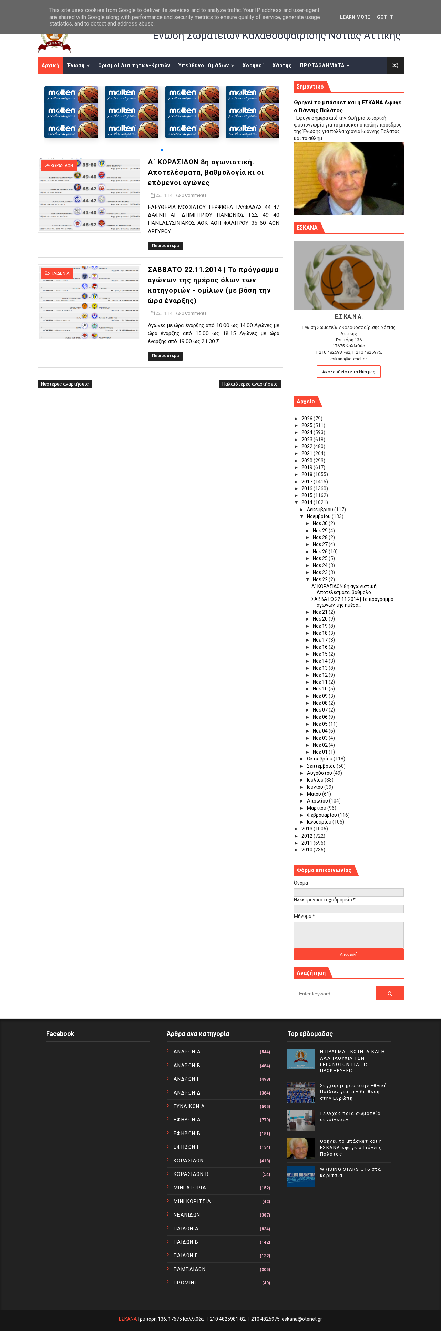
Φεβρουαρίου (322, 815)
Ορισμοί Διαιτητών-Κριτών (134, 65)
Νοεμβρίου (319, 516)
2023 (307, 439)
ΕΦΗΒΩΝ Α (187, 1119)
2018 (307, 474)
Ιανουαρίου (319, 822)
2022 (307, 446)
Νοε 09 (321, 696)
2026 (307, 418)
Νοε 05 (321, 724)
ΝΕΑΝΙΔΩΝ (187, 1215)
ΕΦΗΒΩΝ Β (187, 1133)
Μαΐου (314, 794)
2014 (307, 502)
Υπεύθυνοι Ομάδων (203, 65)
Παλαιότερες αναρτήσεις (250, 384)
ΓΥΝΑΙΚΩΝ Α (189, 1106)
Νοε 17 (321, 640)
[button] (162, 150)
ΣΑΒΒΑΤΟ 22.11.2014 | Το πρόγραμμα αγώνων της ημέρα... (352, 602)
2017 (307, 481)
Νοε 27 (321, 544)
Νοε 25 (321, 558)
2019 (307, 467)
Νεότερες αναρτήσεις (65, 384)
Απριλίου (318, 801)
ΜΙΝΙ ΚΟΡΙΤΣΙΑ (193, 1201)
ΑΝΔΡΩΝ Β (187, 1065)
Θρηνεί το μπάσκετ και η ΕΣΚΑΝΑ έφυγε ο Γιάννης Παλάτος (351, 1147)
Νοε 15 (321, 654)
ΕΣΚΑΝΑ (128, 1319)
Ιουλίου (316, 780)
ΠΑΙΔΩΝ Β (186, 1242)
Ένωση (76, 65)
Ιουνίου (315, 787)
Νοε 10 (321, 689)
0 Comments (194, 195)
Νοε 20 (321, 619)
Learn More (355, 17)
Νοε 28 (321, 537)
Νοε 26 (321, 551)
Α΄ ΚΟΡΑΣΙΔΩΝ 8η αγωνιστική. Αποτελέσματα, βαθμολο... (344, 589)
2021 (307, 453)
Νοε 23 (321, 572)
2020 (307, 460)
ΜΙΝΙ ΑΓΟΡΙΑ (190, 1187)
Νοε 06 (321, 717)
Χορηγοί (253, 65)
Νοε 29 (321, 530)
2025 (307, 425)
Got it (385, 17)
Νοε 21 (321, 612)
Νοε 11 (321, 682)
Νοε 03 (321, 738)
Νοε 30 (321, 523)
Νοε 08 (321, 703)
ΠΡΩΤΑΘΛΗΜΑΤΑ (322, 65)
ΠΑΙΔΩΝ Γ (186, 1255)
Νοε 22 (321, 579)
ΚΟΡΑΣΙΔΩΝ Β (191, 1174)
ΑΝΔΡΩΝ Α (187, 1052)
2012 (307, 836)
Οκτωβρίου (320, 759)
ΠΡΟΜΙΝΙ (185, 1282)
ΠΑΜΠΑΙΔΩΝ (190, 1269)
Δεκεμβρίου (320, 509)
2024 (307, 432)
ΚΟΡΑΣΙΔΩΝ (62, 165)
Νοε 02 (321, 745)
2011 (307, 843)
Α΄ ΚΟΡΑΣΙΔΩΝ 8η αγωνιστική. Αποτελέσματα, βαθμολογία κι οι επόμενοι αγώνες (206, 172)
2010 (307, 850)
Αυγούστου (320, 773)
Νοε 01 (321, 752)
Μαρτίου (317, 808)
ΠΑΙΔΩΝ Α (60, 273)
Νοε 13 (321, 668)
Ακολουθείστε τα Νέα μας (348, 371)
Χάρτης (282, 65)
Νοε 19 (321, 626)
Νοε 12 (321, 675)
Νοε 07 (321, 710)
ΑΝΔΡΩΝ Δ (187, 1093)
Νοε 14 (321, 661)
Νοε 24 (321, 565)
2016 (307, 488)
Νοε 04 (321, 731)
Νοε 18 (321, 633)
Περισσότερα (165, 245)
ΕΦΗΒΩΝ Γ (187, 1147)
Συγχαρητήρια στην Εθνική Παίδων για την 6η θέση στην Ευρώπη (353, 1091)
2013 (307, 828)
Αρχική (50, 65)
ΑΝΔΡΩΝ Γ (187, 1079)
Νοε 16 (321, 647)
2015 (307, 495)
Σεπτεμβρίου (322, 766)
